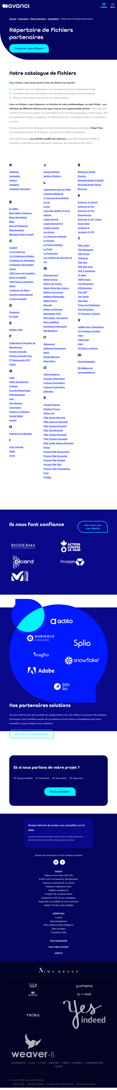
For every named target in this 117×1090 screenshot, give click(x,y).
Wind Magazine (87, 361)
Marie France (51, 279)
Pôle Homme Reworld (55, 426)
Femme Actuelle (18, 351)
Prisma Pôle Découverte (56, 451)
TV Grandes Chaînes (89, 313)
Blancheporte (16, 230)
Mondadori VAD (52, 313)
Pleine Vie (49, 413)
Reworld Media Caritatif (91, 180)
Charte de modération (24, 1088)
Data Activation (38, 19)
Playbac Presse (52, 409)
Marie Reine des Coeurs (56, 288)
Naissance (49, 344)
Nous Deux (49, 361)
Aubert (13, 180)
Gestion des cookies (85, 1084)
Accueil (12, 19)
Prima (47, 447)
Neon (46, 352)
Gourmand (15, 407)
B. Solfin (13, 208)
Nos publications (58, 947)
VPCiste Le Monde (88, 348)
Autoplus (14, 184)
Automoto (14, 176)
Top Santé (83, 296)
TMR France (84, 279)
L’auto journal (51, 219)
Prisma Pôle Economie (55, 456)
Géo (11, 399)
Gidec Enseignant (18, 381)
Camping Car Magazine (22, 260)
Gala (11, 377)
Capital (13, 247)
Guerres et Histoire (19, 411)
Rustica (82, 176)
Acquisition (53, 19)
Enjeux (58, 871)
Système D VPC (86, 232)
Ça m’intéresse (17, 251)
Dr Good (13, 316)
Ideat (12, 451)
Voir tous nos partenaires (31, 734)
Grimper (13, 386)
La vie (47, 202)
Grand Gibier (16, 416)
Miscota (48, 305)
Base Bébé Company (20, 213)
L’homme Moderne (53, 193)
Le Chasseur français (55, 236)
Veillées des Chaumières (91, 327)
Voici (80, 344)
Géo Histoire (15, 403)
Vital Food (83, 339)
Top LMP (82, 292)
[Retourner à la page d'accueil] (16, 5)
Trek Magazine (86, 309)
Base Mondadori (18, 217)
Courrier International (21, 294)
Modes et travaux (53, 309)
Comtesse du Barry (19, 290)
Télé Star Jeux (85, 266)
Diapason (14, 312)
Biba (11, 221)
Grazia (12, 420)
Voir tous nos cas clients (92, 527)
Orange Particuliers (54, 382)
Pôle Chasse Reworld (55, 434)
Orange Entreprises (54, 378)
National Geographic (55, 348)
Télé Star (82, 262)
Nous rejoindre (58, 941)
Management (51, 275)
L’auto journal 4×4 (53, 223)
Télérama (83, 258)
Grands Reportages (20, 390)
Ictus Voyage (16, 447)
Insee (12, 455)
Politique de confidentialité (60, 1084)
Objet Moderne (52, 374)
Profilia (47, 477)
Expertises (23, 19)
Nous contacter (60, 791)
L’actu (47, 206)
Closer (12, 269)
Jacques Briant (51, 171)
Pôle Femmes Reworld (55, 438)
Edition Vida (16, 329)
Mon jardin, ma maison (56, 317)
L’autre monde (51, 227)
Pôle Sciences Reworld (56, 421)
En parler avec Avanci (29, 48)
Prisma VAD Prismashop (57, 468)
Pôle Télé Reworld (53, 430)
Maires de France (53, 283)
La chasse (49, 232)
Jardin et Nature (52, 176)
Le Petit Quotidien (53, 244)
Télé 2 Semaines (86, 271)
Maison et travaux (53, 292)
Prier (46, 473)
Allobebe (14, 171)
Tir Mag (82, 275)
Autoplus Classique (19, 188)
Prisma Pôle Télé (52, 464)
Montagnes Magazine (55, 326)
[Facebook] (62, 862)
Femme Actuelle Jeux (20, 355)
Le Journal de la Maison (56, 198)
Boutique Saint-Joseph (21, 234)
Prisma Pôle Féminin (54, 460)
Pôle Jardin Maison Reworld (58, 443)
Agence (59, 953)
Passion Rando (52, 404)
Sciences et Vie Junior (90, 219)
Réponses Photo (86, 171)
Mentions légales (35, 1084)
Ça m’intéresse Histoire (21, 256)
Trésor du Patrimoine (89, 305)
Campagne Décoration (21, 264)
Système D (83, 227)
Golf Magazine (17, 394)
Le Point (48, 249)
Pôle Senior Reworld (54, 417)
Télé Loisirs (84, 245)
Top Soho (83, 300)
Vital (80, 335)
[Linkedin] (55, 862)
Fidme (12, 364)
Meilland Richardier (54, 296)
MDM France (50, 300)
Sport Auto (84, 223)
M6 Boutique (50, 330)
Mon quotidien (51, 322)
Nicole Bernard (51, 356)
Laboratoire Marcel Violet (57, 189)
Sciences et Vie (86, 206)
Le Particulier (51, 253)
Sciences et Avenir (88, 202)
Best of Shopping (18, 225)
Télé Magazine (85, 249)
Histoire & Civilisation (20, 433)
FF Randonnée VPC (19, 360)
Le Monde (49, 240)
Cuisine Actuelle (18, 298)
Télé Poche (83, 253)
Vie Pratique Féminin (89, 331)
